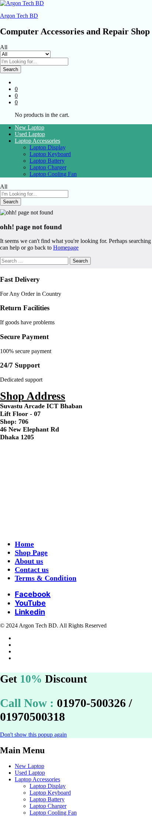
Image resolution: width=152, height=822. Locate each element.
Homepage (66, 247)
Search (10, 69)
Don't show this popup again (33, 734)
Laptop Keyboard (50, 154)
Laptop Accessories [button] (37, 141)
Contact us (32, 569)
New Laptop (29, 127)
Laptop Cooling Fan (53, 174)
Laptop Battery (47, 161)
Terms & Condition (45, 578)
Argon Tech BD (19, 16)
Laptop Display (48, 147)
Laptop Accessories (37, 779)
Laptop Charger (48, 167)
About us (29, 561)
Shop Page (31, 552)
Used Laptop (30, 134)
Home (24, 544)
